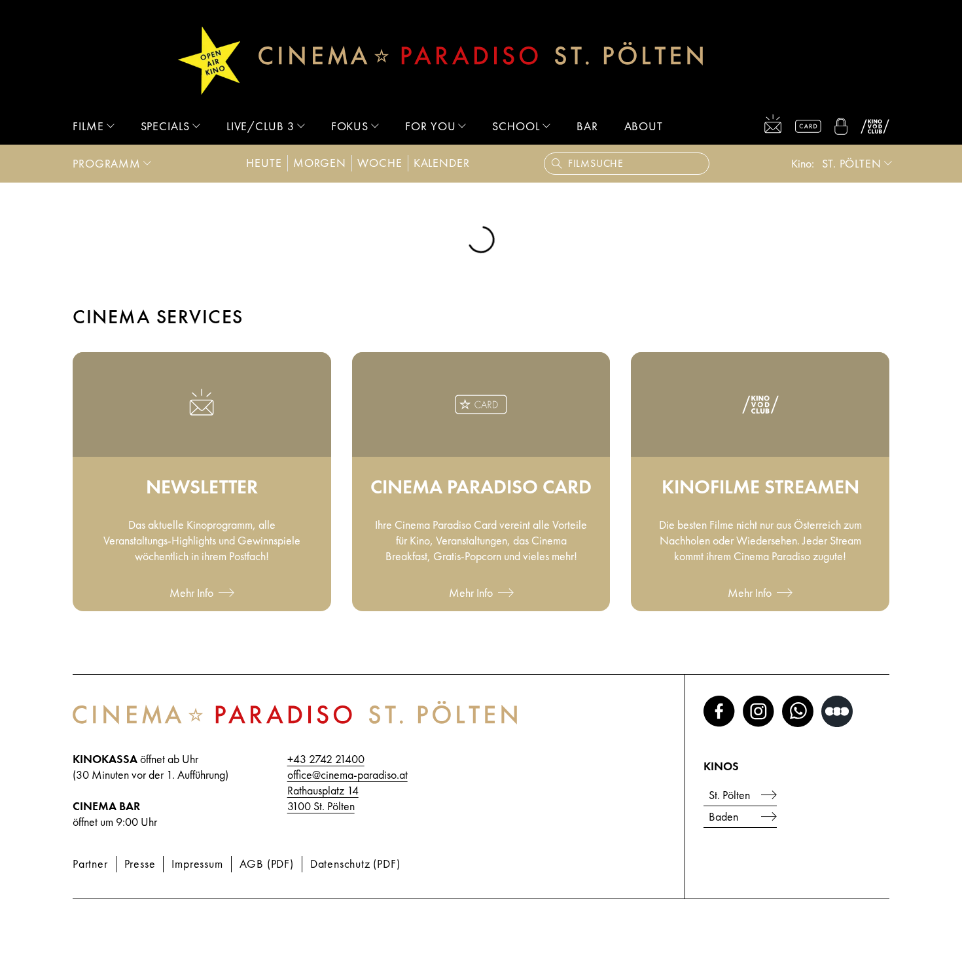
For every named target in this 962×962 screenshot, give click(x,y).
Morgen (319, 162)
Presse (140, 863)
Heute (264, 162)
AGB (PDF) (267, 863)
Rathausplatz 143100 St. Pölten (323, 798)
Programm (107, 163)
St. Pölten (852, 163)
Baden (723, 816)
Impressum (197, 863)
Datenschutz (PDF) (355, 863)
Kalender (442, 162)
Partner (90, 863)
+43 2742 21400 (326, 758)
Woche (379, 162)
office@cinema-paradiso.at (347, 774)
